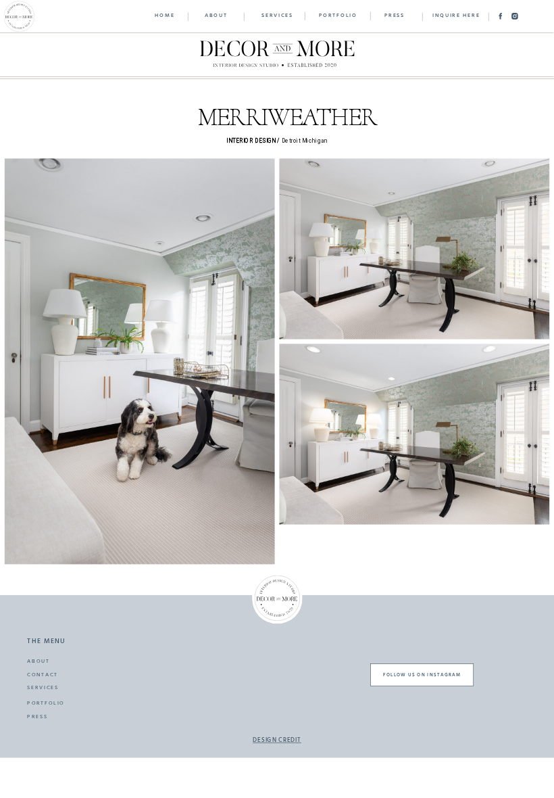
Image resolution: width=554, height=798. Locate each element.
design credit (277, 741)
